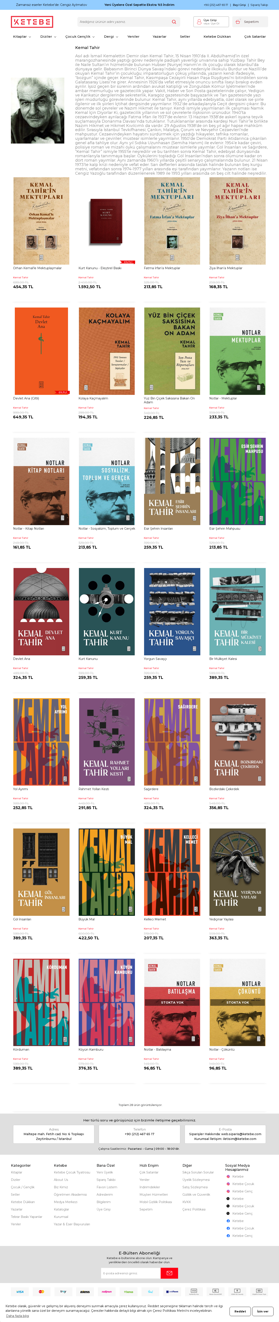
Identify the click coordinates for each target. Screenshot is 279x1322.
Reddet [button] (240, 1311)
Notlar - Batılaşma (157, 1050)
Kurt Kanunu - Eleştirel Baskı (99, 268)
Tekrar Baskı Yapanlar (26, 1217)
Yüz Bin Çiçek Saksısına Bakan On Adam (169, 400)
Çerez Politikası (194, 1209)
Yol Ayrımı (20, 789)
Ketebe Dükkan (217, 36)
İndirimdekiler (150, 1187)
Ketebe (238, 1176)
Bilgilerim (104, 1202)
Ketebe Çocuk (243, 1184)
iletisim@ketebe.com (239, 1139)
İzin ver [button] (263, 1311)
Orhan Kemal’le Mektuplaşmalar (37, 268)
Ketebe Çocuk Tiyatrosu (72, 1172)
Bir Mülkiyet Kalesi (223, 659)
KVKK (186, 1202)
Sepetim (146, 1209)
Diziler (46, 36)
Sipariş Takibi (106, 1180)
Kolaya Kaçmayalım (93, 398)
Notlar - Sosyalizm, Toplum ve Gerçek (106, 529)
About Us (61, 1180)
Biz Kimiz (61, 1187)
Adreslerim (105, 1195)
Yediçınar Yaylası (221, 919)
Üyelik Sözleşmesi (196, 1180)
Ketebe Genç (242, 1191)
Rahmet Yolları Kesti (93, 789)
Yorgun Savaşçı (155, 659)
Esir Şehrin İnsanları (158, 529)
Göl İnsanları (22, 919)
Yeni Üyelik (105, 1172)
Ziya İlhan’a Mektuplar (225, 268)
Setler (185, 36)
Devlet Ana (21, 659)
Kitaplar (20, 36)
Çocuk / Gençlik (22, 1187)
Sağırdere (151, 789)
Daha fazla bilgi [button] (17, 1316)
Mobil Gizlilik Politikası (156, 1202)
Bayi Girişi (239, 5)
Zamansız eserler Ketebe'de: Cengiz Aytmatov (46, 5)
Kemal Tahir (20, 277)
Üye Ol (211, 23)
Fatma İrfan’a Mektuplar (162, 268)
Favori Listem (107, 1187)
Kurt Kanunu (88, 659)
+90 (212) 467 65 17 (216, 4)
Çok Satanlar (255, 36)
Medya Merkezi (65, 1202)
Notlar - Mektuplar (223, 398)
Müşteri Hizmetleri (154, 1195)
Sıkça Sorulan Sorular (198, 1172)
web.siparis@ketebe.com (241, 1134)
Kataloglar (61, 1209)
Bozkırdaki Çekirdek (224, 789)
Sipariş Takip (259, 5)
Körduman (21, 1050)
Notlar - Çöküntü (222, 1050)
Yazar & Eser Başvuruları (72, 1224)
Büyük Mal (86, 919)
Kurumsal (61, 1217)
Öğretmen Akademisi (70, 1195)
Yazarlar (160, 36)
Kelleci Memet (155, 919)
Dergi (109, 36)
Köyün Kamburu (90, 1050)
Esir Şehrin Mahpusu (224, 529)
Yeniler (134, 36)
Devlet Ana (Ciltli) (26, 398)
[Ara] (174, 22)
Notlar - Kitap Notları (28, 529)
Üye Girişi (210, 20)
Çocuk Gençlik (77, 36)
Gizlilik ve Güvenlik (196, 1195)
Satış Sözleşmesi (195, 1187)
